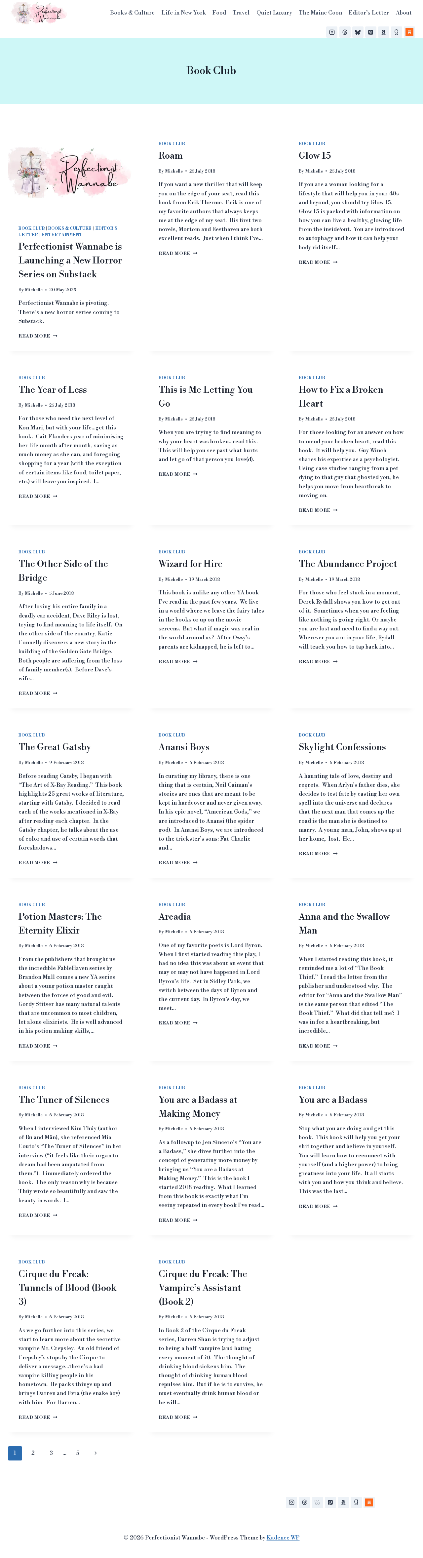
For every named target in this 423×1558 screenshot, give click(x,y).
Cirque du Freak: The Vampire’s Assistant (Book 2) (203, 1288)
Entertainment (62, 234)
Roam (171, 156)
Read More (38, 336)
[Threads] (345, 32)
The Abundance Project (348, 564)
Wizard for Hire (190, 564)
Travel (241, 13)
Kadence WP (283, 1537)
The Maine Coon (320, 13)
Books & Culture (132, 13)
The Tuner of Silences (64, 1100)
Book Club (32, 228)
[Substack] (409, 32)
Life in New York (184, 13)
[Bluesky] (358, 32)
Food (219, 13)
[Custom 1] (369, 1502)
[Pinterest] (370, 32)
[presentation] (71, 172)
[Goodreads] (396, 32)
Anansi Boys (184, 747)
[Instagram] (331, 32)
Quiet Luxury (274, 13)
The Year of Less (53, 390)
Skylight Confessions (342, 747)
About (404, 13)
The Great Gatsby (55, 747)
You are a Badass (333, 1100)
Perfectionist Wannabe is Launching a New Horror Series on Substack (70, 260)
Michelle (34, 290)
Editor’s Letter (369, 13)
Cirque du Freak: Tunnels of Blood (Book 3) (67, 1288)
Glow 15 (315, 156)
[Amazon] (383, 32)
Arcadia (175, 917)
